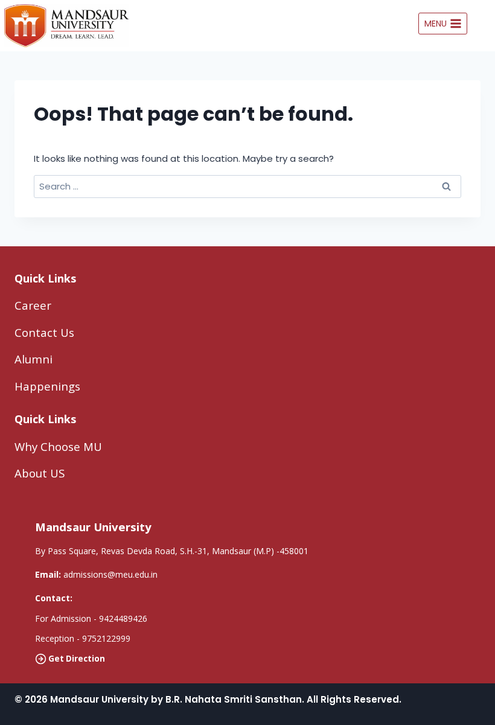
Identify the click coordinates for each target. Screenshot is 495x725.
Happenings (47, 386)
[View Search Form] (484, 23)
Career (32, 305)
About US (39, 473)
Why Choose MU (58, 446)
